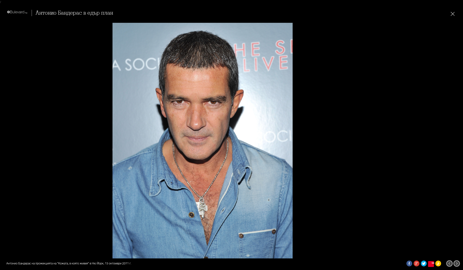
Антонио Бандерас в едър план (74, 13)
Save (433, 262)
